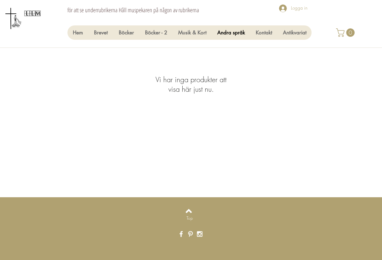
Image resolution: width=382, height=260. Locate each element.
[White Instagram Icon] (200, 234)
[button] (346, 32)
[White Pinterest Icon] (190, 234)
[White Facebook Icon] (181, 234)
